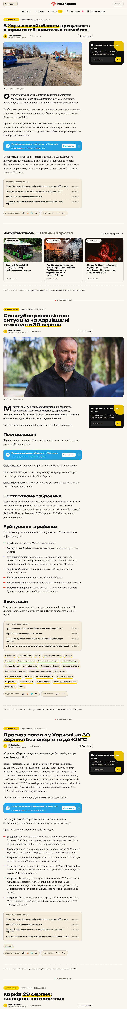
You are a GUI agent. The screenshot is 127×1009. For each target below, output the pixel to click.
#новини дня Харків (26, 661)
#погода (8, 946)
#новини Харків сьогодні (48, 661)
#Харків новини (26, 681)
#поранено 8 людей (13, 676)
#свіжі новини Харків (44, 676)
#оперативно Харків (71, 666)
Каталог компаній (97, 11)
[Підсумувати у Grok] (36, 213)
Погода (56, 11)
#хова (21, 687)
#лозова (68, 655)
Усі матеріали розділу (111, 233)
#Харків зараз (10, 681)
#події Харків (60, 671)
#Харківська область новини (64, 681)
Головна (6, 290)
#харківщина (10, 687)
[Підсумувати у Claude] (27, 213)
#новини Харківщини (70, 661)
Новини (41, 11)
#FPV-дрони (10, 655)
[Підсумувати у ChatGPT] (23, 213)
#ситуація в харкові (65, 676)
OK (118, 60)
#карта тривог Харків (52, 655)
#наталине (9, 661)
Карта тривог (75, 11)
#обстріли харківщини (50, 666)
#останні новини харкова (15, 671)
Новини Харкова (11, 19)
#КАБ (37, 655)
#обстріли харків (30, 666)
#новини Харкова (12, 666)
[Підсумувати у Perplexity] (32, 213)
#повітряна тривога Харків (40, 671)
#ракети (28, 676)
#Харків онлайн (43, 681)
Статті (28, 11)
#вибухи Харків (25, 655)
